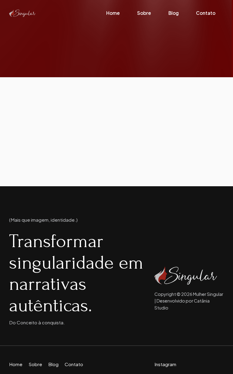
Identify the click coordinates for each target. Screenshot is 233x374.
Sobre (144, 13)
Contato (205, 13)
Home (113, 13)
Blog (173, 13)
